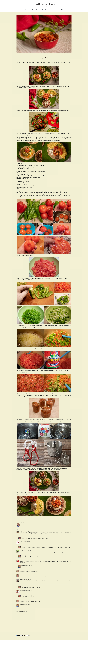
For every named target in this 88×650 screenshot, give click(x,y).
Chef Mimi (25, 522)
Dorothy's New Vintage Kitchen (23, 531)
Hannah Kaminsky (22, 590)
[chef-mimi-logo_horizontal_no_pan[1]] (44, 1)
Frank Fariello (21, 550)
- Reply (34, 531)
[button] (29, 152)
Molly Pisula (21, 559)
